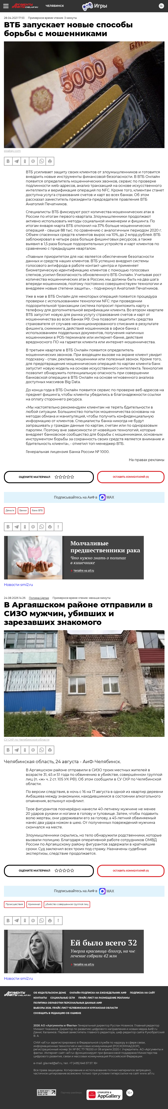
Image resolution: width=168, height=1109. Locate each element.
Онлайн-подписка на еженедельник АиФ (98, 992)
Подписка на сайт (142, 992)
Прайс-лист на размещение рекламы (104, 997)
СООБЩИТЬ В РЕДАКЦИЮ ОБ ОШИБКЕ (57, 1013)
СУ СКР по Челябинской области (26, 739)
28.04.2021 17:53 (14, 17)
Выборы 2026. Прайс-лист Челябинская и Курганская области (75, 1007)
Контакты (40, 997)
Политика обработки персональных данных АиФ (67, 1002)
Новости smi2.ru (18, 585)
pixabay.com (12, 150)
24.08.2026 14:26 (14, 598)
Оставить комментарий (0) (131, 477)
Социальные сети (62, 997)
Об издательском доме (49, 992)
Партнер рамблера (71, 1092)
